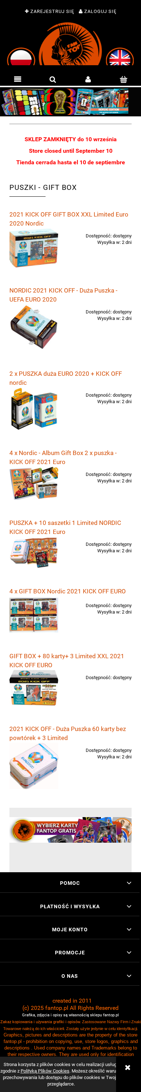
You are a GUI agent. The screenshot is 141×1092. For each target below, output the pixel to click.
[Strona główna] (70, 43)
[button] (17, 79)
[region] (70, 101)
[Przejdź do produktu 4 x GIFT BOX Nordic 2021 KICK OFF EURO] (33, 615)
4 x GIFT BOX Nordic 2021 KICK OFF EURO (67, 591)
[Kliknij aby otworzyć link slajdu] (70, 101)
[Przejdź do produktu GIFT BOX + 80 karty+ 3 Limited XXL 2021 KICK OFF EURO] (33, 688)
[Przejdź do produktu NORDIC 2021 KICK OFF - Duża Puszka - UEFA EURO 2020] (33, 327)
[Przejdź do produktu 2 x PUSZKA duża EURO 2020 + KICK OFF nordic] (33, 408)
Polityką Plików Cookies (45, 1071)
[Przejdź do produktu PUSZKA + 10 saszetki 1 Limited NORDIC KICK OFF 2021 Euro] (33, 552)
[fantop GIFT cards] (70, 829)
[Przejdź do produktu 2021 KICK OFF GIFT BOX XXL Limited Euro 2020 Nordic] (33, 247)
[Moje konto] (88, 79)
